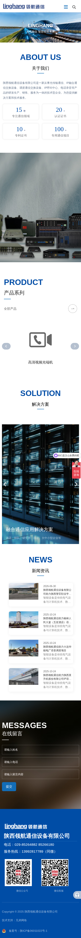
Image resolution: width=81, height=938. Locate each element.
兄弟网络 (21, 920)
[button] (6, 346)
